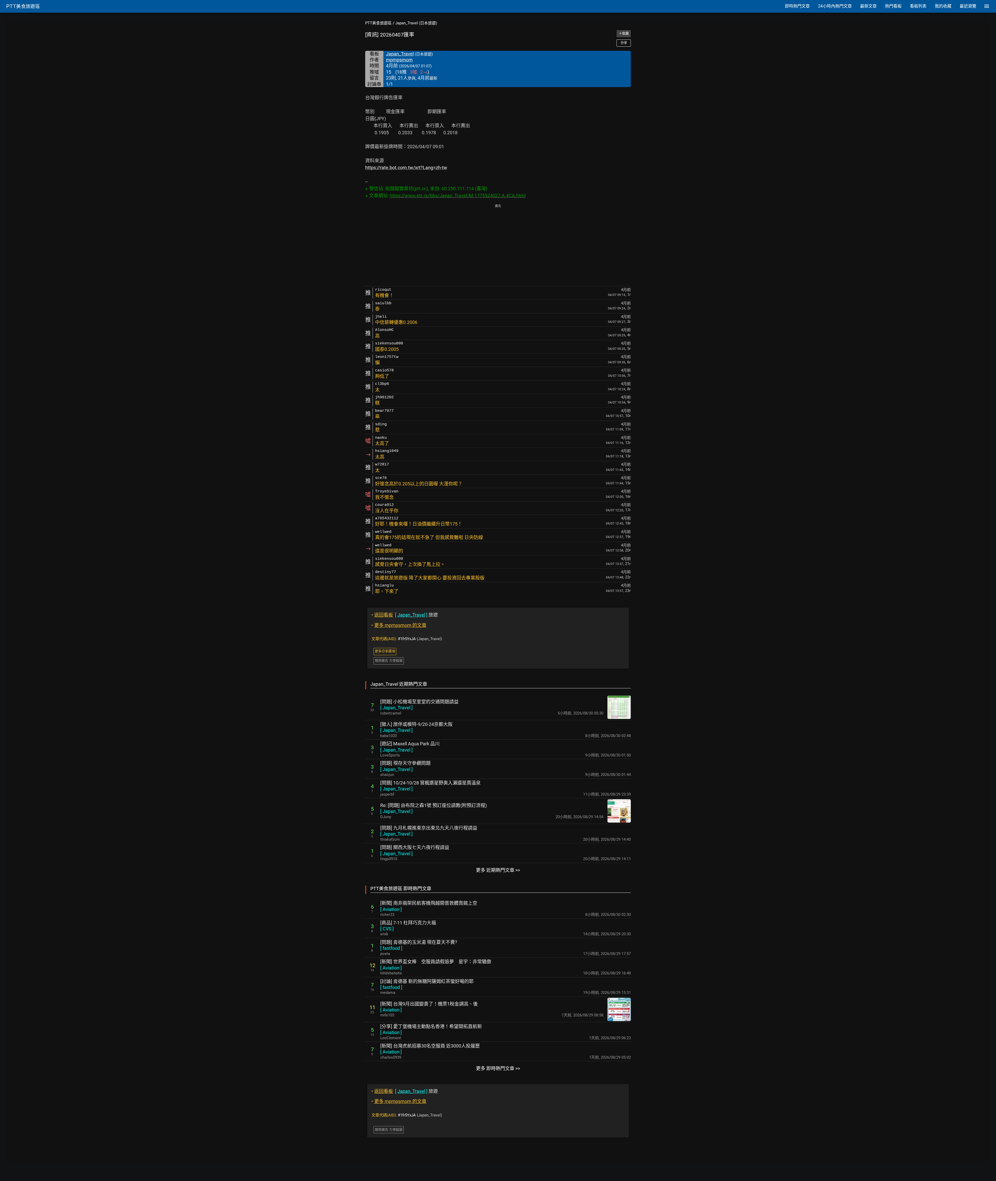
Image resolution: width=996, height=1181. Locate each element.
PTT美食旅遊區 (378, 23)
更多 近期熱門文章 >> (498, 870)
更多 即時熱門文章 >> (498, 1068)
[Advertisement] (498, 245)
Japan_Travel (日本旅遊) (416, 23)
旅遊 (404, 615)
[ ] (396, 707)
